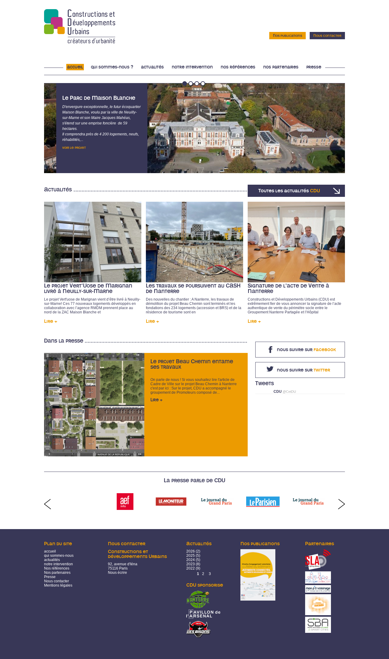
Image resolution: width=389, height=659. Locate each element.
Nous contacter (327, 35)
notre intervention (58, 564)
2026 (190, 551)
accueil (50, 551)
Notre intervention (192, 67)
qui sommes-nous (59, 555)
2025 (190, 555)
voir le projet (74, 147)
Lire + (50, 321)
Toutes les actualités (289, 190)
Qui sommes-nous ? (112, 67)
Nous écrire (117, 572)
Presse (313, 67)
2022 (190, 568)
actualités (52, 560)
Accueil (75, 67)
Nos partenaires (280, 67)
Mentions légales (58, 585)
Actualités (152, 67)
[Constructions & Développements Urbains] (79, 41)
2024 (190, 560)
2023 (190, 564)
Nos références (238, 67)
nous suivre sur (306, 349)
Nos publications (287, 35)
